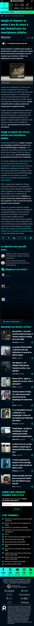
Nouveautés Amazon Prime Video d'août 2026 (17, 545)
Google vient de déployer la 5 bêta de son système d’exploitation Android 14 (15, 88)
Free (13, 487)
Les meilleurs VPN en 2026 (13, 564)
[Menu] (2, 1)
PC (11, 8)
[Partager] (32, 38)
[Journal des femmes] (9, 591)
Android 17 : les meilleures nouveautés (16, 527)
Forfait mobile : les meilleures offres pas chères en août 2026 (17, 558)
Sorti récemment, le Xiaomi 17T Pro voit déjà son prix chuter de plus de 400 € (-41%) (22, 463)
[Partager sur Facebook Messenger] (19, 238)
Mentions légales (13, 581)
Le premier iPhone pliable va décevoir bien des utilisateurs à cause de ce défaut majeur (22, 351)
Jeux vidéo (15, 374)
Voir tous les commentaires (11, 321)
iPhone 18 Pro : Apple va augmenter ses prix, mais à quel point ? (22, 381)
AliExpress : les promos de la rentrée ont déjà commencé (18, 520)
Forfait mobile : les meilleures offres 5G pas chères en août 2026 (18, 554)
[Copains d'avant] (24, 598)
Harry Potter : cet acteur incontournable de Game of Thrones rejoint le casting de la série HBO (22, 335)
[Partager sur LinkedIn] (14, 238)
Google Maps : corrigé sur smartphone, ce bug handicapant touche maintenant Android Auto (22, 432)
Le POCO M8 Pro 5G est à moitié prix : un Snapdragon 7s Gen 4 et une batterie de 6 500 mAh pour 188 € (22, 415)
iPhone (14, 358)
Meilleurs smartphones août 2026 (15, 561)
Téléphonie (4, 8)
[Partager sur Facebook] (8, 238)
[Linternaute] (24, 595)
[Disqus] (17, 296)
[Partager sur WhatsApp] (25, 238)
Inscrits (24, 573)
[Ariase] (24, 602)
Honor (29, 12)
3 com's (28, 38)
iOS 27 (7, 534)
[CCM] (24, 591)
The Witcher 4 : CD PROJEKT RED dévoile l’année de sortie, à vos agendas (21, 366)
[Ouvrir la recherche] (32, 1)
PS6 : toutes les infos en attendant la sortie (18, 537)
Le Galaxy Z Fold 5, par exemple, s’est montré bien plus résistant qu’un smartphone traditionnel (16, 228)
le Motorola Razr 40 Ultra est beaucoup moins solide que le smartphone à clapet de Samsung (16, 163)
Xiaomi (14, 405)
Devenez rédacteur (20, 579)
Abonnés (17, 573)
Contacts (28, 579)
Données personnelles (25, 581)
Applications (15, 439)
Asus (17, 12)
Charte (6, 582)
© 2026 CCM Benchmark (23, 582)
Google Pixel (23, 12)
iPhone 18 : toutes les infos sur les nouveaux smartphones (18, 531)
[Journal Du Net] (9, 595)
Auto (22, 8)
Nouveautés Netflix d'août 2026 (14, 539)
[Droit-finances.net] (9, 598)
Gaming (16, 8)
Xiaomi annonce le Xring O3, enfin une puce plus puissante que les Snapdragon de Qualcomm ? (22, 397)
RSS (30, 573)
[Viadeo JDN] (9, 602)
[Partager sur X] (3, 238)
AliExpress (15, 424)
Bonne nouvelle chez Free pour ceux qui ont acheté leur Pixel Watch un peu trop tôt (22, 479)
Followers (10, 573)
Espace (27, 8)
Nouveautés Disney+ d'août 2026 (15, 542)
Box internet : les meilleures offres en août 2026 (17, 549)
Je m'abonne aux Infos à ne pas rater (17, 43)
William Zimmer (6, 37)
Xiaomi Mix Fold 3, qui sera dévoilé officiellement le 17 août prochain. (15, 177)
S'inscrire (17, 509)
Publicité (5, 581)
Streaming (15, 342)
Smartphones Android (18, 16)
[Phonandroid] (4, 608)
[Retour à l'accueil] (17, 1)
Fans (3, 573)
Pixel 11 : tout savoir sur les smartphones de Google (18, 524)
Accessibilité (12, 582)
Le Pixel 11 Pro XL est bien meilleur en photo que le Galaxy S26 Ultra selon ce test (22, 448)
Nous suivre (31, 238)
